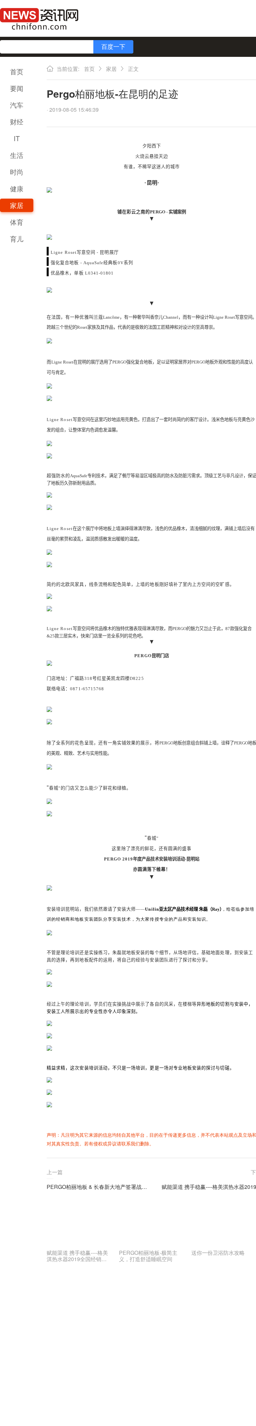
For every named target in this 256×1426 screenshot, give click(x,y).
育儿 (16, 238)
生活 (16, 155)
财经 (16, 121)
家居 (16, 205)
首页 (16, 71)
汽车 (16, 105)
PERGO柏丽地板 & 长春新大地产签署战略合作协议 (99, 1187)
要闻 (16, 88)
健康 (16, 188)
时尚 (16, 172)
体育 (16, 222)
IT (17, 138)
